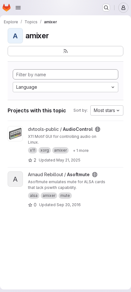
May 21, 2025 (68, 160)
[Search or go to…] (106, 7)
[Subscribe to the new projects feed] (65, 51)
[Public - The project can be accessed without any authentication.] (97, 129)
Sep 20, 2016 (69, 204)
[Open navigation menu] (18, 8)
